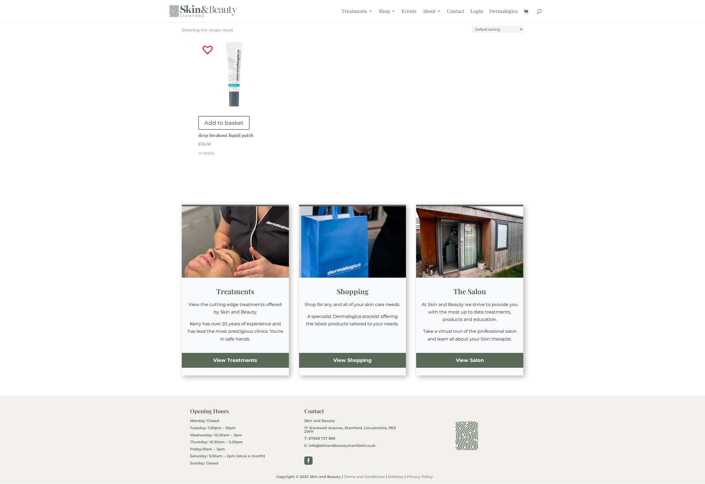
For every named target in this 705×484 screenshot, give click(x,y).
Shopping (352, 291)
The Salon (469, 291)
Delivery (395, 477)
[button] (203, 45)
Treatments (354, 11)
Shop (384, 11)
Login (476, 11)
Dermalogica (503, 11)
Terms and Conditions (364, 477)
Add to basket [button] (223, 123)
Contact (455, 11)
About (428, 11)
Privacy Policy (420, 477)
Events (409, 11)
